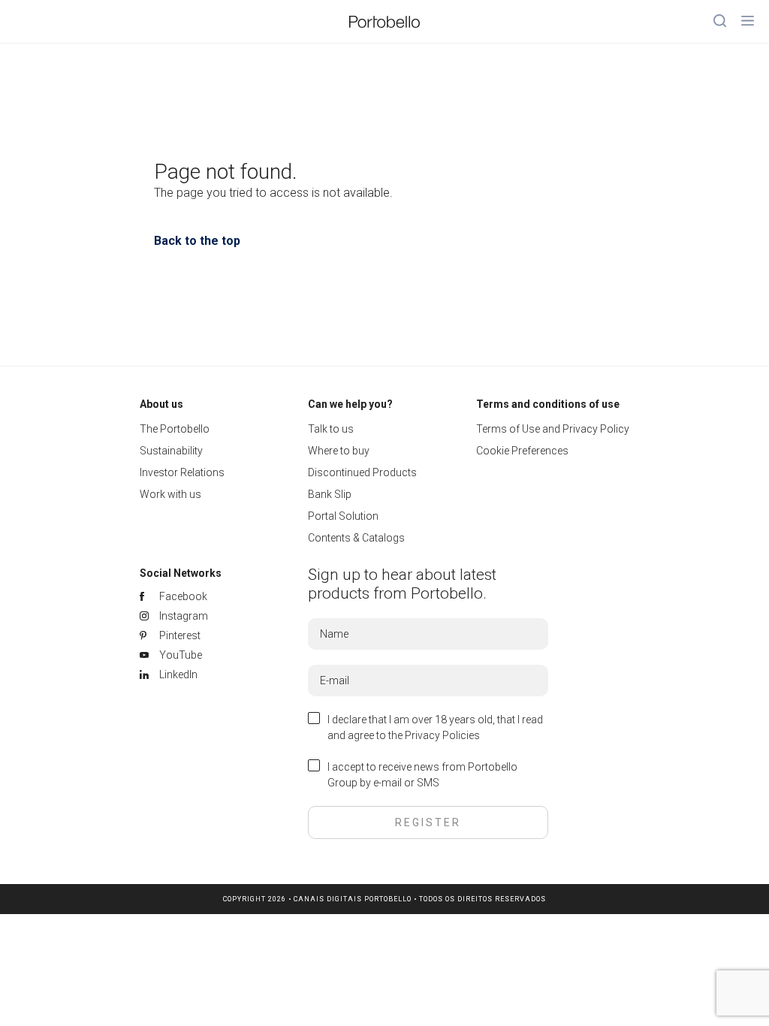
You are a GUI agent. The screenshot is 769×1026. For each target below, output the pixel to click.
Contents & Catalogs (356, 538)
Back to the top (197, 241)
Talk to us (331, 429)
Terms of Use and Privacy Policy (552, 429)
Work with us (170, 494)
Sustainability (171, 451)
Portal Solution (343, 516)
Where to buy (338, 451)
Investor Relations (182, 472)
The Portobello (175, 429)
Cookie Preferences (522, 451)
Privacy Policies (442, 735)
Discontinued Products (362, 472)
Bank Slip (329, 494)
